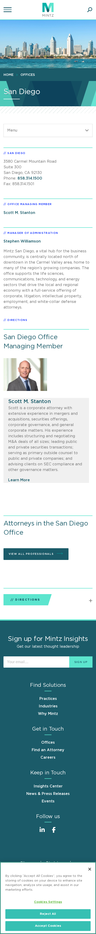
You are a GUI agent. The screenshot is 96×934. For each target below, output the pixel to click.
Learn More (19, 480)
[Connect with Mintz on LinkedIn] (42, 832)
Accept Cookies (48, 925)
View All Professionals (32, 554)
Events (48, 801)
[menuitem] (9, 74)
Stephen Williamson (22, 241)
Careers (48, 757)
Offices (28, 75)
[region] (48, 898)
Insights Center (48, 786)
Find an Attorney (48, 750)
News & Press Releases (48, 794)
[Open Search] (90, 10)
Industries (48, 706)
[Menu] (8, 10)
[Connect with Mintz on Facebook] (53, 832)
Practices (48, 699)
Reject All (48, 914)
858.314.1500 (29, 178)
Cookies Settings (48, 902)
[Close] (90, 869)
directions (17, 320)
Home (8, 75)
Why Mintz (48, 714)
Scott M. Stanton (19, 213)
